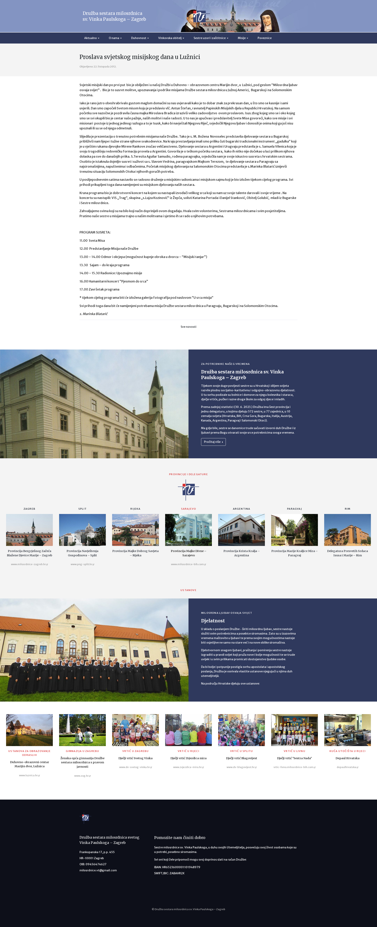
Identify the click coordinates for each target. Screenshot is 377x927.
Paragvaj (294, 508)
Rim (347, 508)
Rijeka (135, 508)
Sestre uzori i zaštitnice (210, 38)
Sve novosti (188, 327)
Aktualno (90, 38)
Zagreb (29, 508)
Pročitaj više (212, 442)
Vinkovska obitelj (170, 38)
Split (82, 508)
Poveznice (265, 38)
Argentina (241, 508)
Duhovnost (138, 38)
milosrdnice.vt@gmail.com (98, 870)
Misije (242, 38)
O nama (114, 38)
